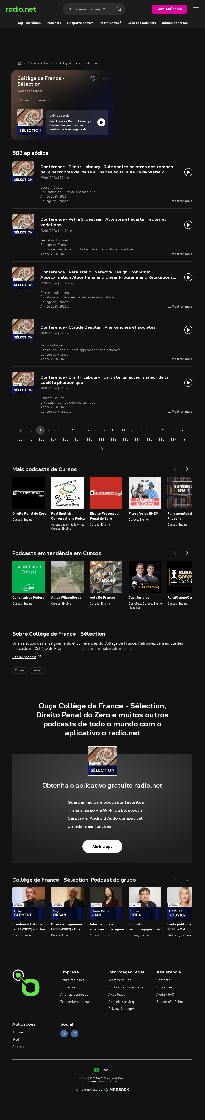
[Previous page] (32, 431)
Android (18, 1047)
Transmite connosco (76, 1002)
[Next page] (184, 440)
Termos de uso (119, 980)
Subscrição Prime (170, 1002)
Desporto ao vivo (80, 23)
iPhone (17, 1032)
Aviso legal (116, 994)
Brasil (105, 1070)
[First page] (22, 431)
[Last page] (102, 448)
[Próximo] (187, 468)
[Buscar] (119, 9)
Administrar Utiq (121, 1002)
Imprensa (67, 987)
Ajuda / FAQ (165, 994)
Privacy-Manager (121, 1009)
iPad (15, 1039)
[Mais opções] (105, 79)
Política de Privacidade (125, 987)
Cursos (25, 100)
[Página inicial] (20, 63)
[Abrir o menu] (196, 9)
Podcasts (54, 23)
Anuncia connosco (74, 994)
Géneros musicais (142, 23)
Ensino (42, 100)
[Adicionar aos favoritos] (93, 79)
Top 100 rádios (29, 23)
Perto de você (111, 23)
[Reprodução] (102, 122)
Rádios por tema (175, 23)
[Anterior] (175, 468)
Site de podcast (24, 657)
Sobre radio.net (72, 980)
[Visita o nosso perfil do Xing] (75, 1033)
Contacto (163, 980)
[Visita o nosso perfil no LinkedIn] (64, 1033)
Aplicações (164, 987)
